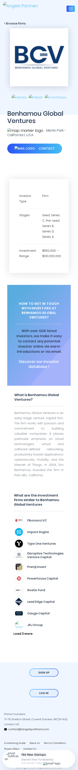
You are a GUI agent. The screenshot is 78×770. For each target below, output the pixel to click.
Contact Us (30, 748)
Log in (43, 693)
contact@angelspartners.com (28, 729)
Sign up (43, 673)
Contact (46, 148)
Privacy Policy (11, 748)
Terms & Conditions (55, 743)
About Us (35, 743)
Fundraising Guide (14, 743)
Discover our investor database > (39, 364)
